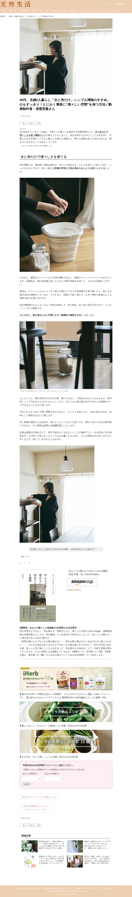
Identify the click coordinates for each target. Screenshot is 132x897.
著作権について (34, 888)
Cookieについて (111, 888)
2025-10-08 (25, 116)
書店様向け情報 (49, 888)
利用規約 (78, 888)
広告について (20, 888)
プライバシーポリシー (93, 888)
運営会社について (65, 888)
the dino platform (69, 894)
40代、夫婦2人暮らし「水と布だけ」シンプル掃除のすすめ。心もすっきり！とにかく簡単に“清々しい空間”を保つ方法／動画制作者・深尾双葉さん (66, 104)
